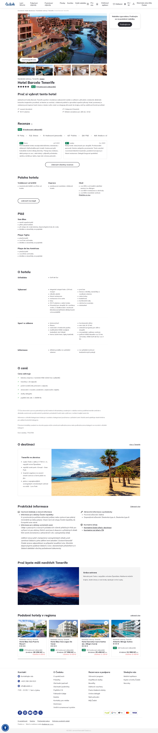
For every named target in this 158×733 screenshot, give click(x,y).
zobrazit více (135, 615)
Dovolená (21, 10)
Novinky (127, 683)
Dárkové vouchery (95, 687)
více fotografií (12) (29, 60)
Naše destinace (30, 10)
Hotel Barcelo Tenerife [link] (62, 10)
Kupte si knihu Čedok (132, 680)
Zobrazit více (135, 507)
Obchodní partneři (60, 683)
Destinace (57, 704)
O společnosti (58, 676)
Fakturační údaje (59, 693)
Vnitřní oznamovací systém (64, 707)
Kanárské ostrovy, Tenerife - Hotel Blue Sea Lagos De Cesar (62, 622)
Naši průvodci (93, 697)
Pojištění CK (58, 690)
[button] (5, 728)
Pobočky (56, 680)
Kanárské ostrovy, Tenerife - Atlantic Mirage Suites (124, 622)
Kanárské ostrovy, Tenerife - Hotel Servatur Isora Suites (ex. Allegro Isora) (94, 622)
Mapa (42, 79)
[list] (31, 124)
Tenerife (51, 10)
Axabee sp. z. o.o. (48, 724)
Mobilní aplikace (130, 676)
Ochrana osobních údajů (61, 721)
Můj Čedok (92, 700)
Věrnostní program (95, 676)
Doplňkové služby (95, 680)
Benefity (91, 683)
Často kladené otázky (97, 690)
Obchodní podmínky (61, 687)
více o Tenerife (134, 444)
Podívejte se (125, 24)
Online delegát (94, 693)
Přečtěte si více (84, 195)
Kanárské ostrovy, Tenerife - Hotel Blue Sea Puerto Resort (31, 622)
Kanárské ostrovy (41, 10)
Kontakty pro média (61, 700)
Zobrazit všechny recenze (62, 165)
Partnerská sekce (44, 721)
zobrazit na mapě (28, 201)
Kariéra (56, 697)
